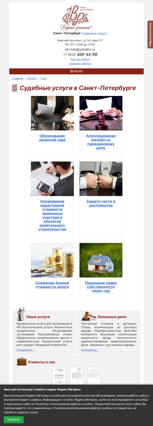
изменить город (94, 33)
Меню (78, 71)
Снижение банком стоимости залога (52, 285)
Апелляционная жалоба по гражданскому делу (100, 142)
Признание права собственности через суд (101, 287)
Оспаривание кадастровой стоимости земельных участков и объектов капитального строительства (52, 215)
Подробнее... (25, 350)
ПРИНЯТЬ (13, 419)
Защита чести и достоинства (100, 203)
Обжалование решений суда (52, 138)
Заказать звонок (80, 63)
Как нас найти (80, 59)
